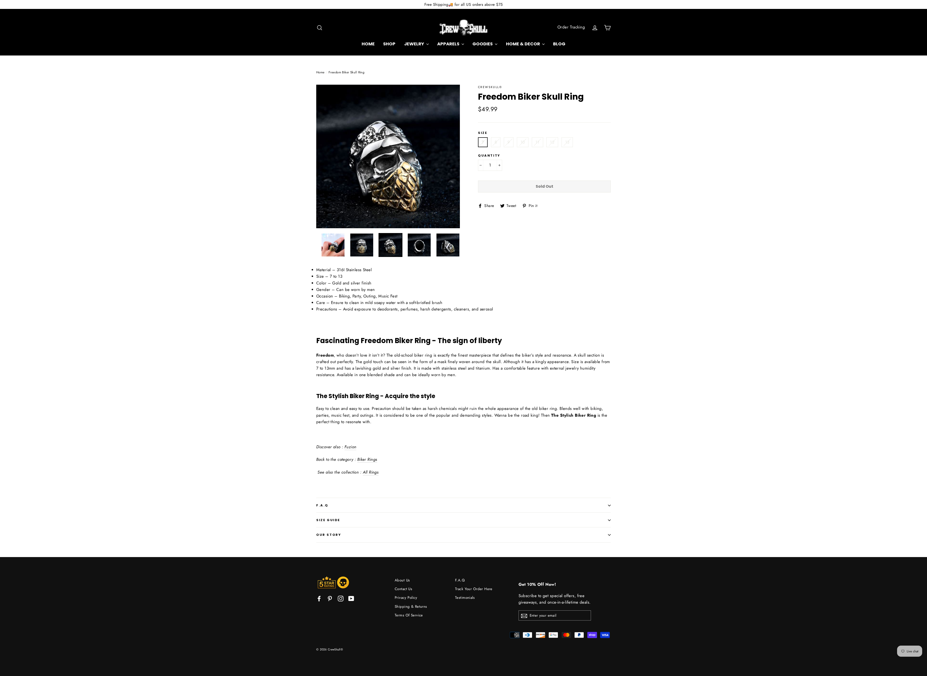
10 (522, 142)
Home (320, 72)
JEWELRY (414, 44)
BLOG (559, 44)
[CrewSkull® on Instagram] (341, 598)
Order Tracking (571, 27)
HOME (368, 44)
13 (567, 142)
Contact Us (403, 589)
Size (482, 133)
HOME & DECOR (523, 44)
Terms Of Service (409, 615)
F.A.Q (322, 505)
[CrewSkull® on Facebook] (319, 598)
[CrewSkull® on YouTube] (351, 598)
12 (552, 142)
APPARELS (448, 44)
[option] (388, 156)
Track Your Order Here (473, 589)
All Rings (371, 472)
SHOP (389, 44)
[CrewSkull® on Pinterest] (330, 598)
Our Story (328, 534)
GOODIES (483, 44)
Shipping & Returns (411, 606)
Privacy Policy (406, 597)
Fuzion (350, 447)
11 (537, 142)
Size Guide (328, 520)
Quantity (489, 156)
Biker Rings (367, 459)
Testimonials (465, 597)
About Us (402, 580)
